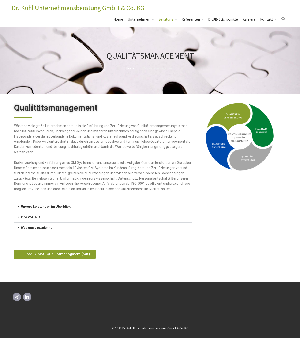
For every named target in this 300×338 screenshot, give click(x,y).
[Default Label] (17, 297)
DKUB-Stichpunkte (223, 19)
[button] (103, 206)
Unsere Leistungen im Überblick (46, 206)
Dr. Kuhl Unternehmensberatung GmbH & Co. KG (78, 8)
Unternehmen (139, 19)
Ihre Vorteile (30, 217)
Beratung (165, 19)
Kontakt (266, 19)
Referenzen (191, 19)
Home (118, 19)
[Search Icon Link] (283, 19)
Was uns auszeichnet (37, 228)
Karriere (249, 19)
